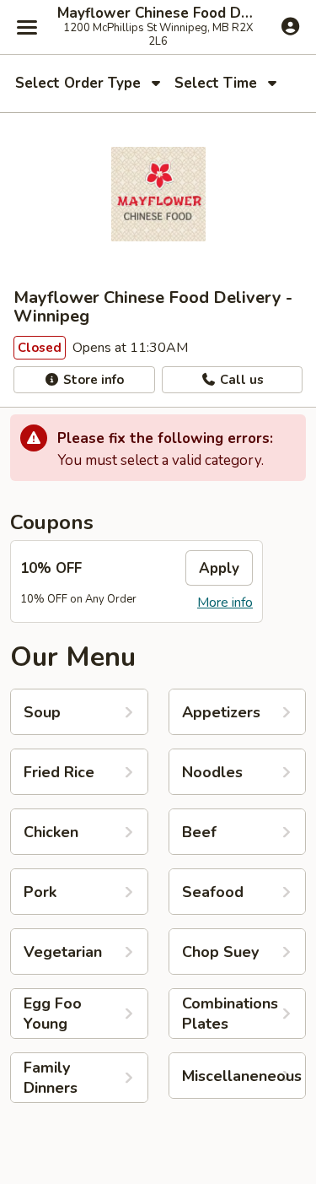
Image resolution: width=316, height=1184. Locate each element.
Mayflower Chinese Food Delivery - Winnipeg (158, 13)
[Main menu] (27, 27)
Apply (219, 568)
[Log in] (290, 26)
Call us (240, 379)
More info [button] (225, 602)
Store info (92, 379)
